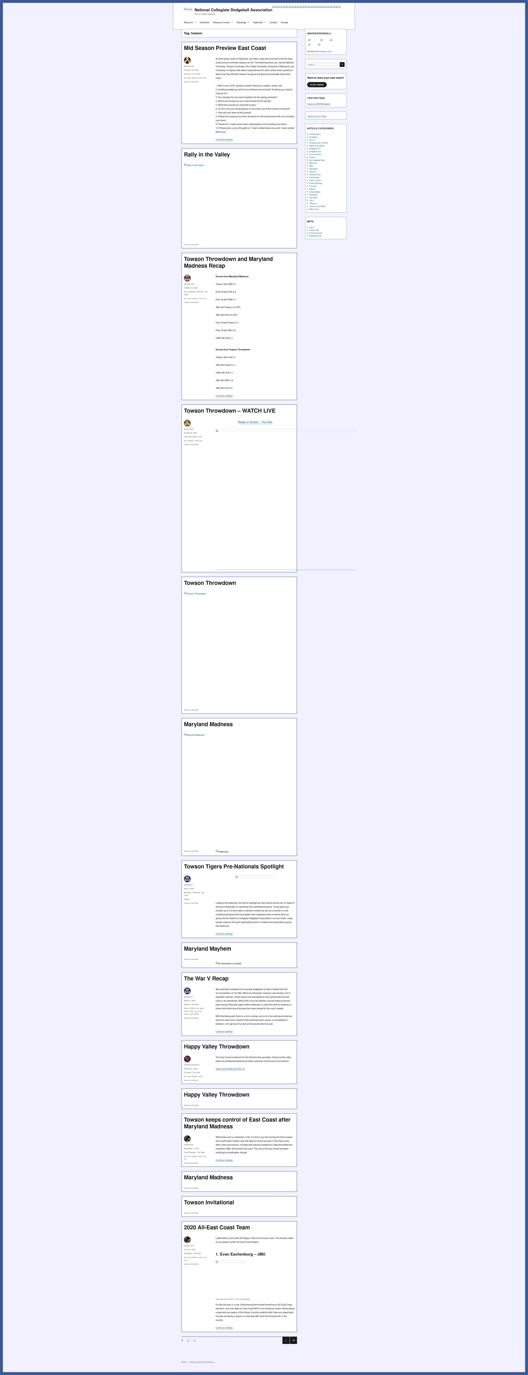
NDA (311, 166)
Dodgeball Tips (315, 151)
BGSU (192, 1008)
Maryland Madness (208, 724)
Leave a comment (191, 81)
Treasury (312, 203)
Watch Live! (197, 436)
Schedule (204, 22)
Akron (186, 1008)
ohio (191, 1011)
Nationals (258, 22)
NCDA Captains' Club (323, 51)
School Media (314, 191)
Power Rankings (315, 183)
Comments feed (315, 233)
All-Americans (315, 134)
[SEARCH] (342, 64)
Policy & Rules (315, 180)
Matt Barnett (189, 66)
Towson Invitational (209, 1202)
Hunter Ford (188, 1144)
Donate (284, 22)
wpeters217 (188, 884)
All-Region (188, 1253)
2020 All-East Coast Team (217, 1227)
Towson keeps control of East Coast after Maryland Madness (237, 1122)
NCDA (184, 1362)
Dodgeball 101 (315, 148)
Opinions (312, 171)
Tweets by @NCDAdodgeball (318, 104)
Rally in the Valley (207, 154)
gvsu (202, 1008)
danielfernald (189, 284)
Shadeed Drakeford (191, 1064)
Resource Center (221, 22)
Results (200, 291)
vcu (185, 1159)
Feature (312, 157)
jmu (185, 77)
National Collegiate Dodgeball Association (233, 10)
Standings (241, 22)
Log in (311, 227)
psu (189, 77)
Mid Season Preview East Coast (225, 48)
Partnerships (314, 177)
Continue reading (224, 139)
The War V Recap (206, 978)
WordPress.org (315, 235)
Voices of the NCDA (317, 206)
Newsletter (313, 168)
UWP (196, 1014)
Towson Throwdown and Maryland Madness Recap (228, 262)
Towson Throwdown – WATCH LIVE (230, 410)
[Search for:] (323, 64)
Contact (273, 22)
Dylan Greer (188, 429)
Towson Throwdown (210, 582)
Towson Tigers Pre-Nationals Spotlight (234, 866)
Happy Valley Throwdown (216, 1046)
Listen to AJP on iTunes (316, 116)
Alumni (312, 140)
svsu (200, 1011)
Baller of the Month (316, 145)
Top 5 (311, 200)
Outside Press (315, 174)
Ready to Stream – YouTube (255, 422)
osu (195, 1011)
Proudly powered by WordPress (201, 1362)
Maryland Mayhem (207, 948)
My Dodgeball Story (317, 160)
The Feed (196, 74)
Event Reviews (190, 291)
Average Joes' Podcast (318, 142)
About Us (188, 22)
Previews (187, 74)
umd (200, 77)
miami (186, 1011)
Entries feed (314, 230)
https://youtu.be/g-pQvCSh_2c (230, 1068)
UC (192, 1014)
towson (195, 77)
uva (204, 77)
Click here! (317, 84)
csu (197, 1008)
